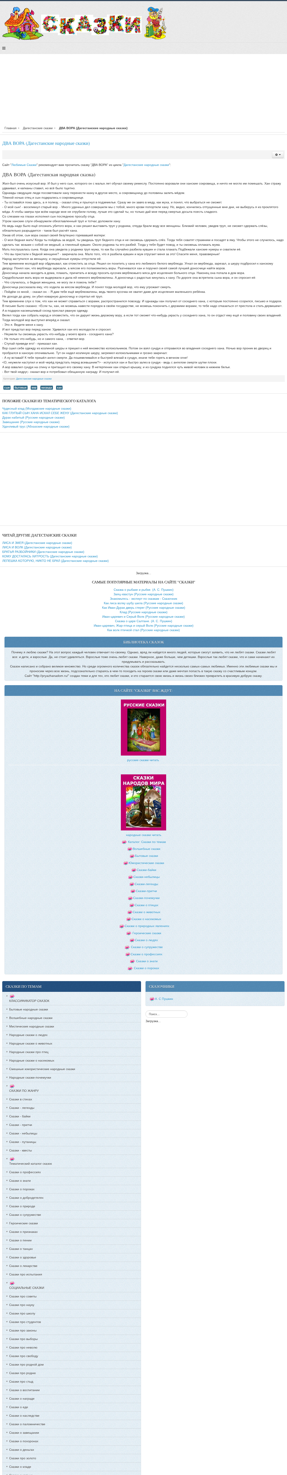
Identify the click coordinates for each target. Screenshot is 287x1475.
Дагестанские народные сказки (146, 165)
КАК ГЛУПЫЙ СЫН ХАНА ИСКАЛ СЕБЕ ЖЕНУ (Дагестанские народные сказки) (60, 413)
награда (46, 387)
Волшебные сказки (146, 849)
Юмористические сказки (146, 863)
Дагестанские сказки (38, 128)
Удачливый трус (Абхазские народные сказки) (36, 426)
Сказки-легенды (146, 884)
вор (34, 387)
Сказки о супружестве (147, 947)
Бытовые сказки (146, 856)
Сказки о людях (146, 940)
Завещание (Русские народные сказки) (31, 422)
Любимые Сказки (24, 165)
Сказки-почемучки (146, 898)
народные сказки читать (143, 835)
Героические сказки (147, 933)
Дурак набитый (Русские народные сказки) (33, 417)
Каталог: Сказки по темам (146, 842)
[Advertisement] (143, 91)
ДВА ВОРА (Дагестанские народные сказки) (46, 143)
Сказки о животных (146, 912)
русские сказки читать (143, 760)
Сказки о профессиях (146, 954)
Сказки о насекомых (146, 919)
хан (59, 387)
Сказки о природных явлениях (147, 926)
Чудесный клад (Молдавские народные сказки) (36, 408)
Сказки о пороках (146, 968)
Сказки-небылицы (146, 877)
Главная (10, 128)
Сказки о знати (147, 961)
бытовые (21, 387)
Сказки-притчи (146, 891)
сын (7, 387)
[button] (278, 154)
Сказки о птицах (146, 905)
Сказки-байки (146, 870)
